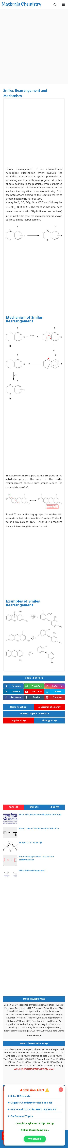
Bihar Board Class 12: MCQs (25, 1053)
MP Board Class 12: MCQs (17, 1056)
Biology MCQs (49, 720)
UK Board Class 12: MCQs (19, 1062)
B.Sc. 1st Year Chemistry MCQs (47, 1065)
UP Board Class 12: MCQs (51, 1053)
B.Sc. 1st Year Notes (13, 1005)
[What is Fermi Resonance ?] (10, 874)
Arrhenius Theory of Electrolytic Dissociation (39, 1024)
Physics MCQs (19, 720)
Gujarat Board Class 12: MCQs (50, 1059)
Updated (54, 807)
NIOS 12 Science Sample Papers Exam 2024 (40, 814)
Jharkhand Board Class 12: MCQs (46, 1056)
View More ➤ (34, 1035)
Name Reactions (18, 707)
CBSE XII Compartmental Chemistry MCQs (34, 1069)
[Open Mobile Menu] (63, 4)
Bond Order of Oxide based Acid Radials (39, 828)
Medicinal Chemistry (49, 707)
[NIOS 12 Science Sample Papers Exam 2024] (10, 818)
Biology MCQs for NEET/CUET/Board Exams (42, 1031)
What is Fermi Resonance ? (32, 870)
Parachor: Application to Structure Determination (36, 858)
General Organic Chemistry (34, 714)
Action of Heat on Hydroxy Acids (33, 1018)
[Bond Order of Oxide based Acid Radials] (10, 832)
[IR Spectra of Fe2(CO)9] (10, 846)
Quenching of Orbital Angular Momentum (27, 1027)
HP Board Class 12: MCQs (44, 1062)
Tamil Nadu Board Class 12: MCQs (19, 1059)
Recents (34, 807)
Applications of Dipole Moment (44, 1011)
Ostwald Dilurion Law (17, 1011)
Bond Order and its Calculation (39, 1005)
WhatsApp (34, 1139)
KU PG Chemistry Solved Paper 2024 (45, 1008)
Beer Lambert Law (41, 1021)
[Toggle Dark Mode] (55, 4)
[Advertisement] (34, 46)
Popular (13, 807)
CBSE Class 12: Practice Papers (18, 1049)
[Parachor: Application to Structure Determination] (10, 860)
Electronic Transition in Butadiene (22, 1014)
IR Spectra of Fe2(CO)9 (30, 842)
